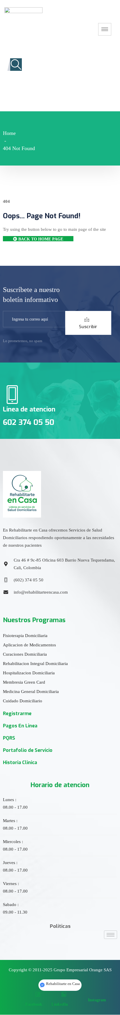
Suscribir (88, 327)
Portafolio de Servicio (27, 750)
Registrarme (17, 713)
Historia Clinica (20, 762)
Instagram (96, 1000)
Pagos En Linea (20, 726)
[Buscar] (65, 91)
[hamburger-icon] (104, 29)
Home (9, 133)
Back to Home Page (40, 239)
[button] (16, 64)
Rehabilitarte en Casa (63, 983)
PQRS (9, 738)
